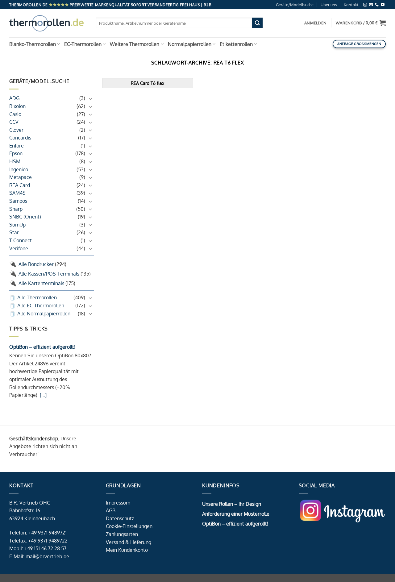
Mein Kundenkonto (127, 550)
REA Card (19, 185)
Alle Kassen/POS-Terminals (49, 274)
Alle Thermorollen (37, 297)
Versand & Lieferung (128, 542)
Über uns (329, 4)
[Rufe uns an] (377, 4)
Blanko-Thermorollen (32, 44)
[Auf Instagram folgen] (365, 4)
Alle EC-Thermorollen (40, 305)
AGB (110, 510)
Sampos (18, 201)
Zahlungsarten (122, 534)
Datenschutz (120, 518)
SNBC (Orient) (25, 217)
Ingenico (18, 169)
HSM (14, 161)
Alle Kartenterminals (41, 283)
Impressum (118, 503)
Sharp (16, 209)
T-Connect (20, 240)
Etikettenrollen (236, 44)
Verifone (18, 248)
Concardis (20, 138)
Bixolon (17, 106)
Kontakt (351, 4)
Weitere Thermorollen (134, 44)
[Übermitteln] (257, 23)
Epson (16, 153)
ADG (14, 98)
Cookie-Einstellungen (129, 526)
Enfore (16, 146)
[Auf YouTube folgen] (383, 4)
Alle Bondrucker (36, 264)
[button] (361, 23)
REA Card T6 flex (147, 83)
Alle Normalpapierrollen (43, 313)
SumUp (17, 225)
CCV (14, 122)
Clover (16, 130)
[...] (43, 395)
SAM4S (17, 193)
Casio (15, 114)
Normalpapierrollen (189, 44)
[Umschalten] (90, 98)
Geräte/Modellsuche (295, 4)
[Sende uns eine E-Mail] (371, 4)
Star (14, 232)
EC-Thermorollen (83, 44)
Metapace (20, 177)
